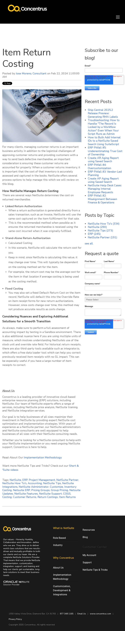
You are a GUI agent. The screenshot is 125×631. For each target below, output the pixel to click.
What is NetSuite (63, 528)
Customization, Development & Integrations (61, 590)
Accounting (35, 483)
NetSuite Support (50, 493)
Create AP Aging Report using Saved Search (103, 180)
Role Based (59, 537)
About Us (58, 567)
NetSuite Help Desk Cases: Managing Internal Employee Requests (105, 189)
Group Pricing (59, 490)
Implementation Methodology (43, 457)
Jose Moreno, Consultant (31, 73)
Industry (57, 545)
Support (87, 562)
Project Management (42, 480)
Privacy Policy (15, 619)
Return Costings (48, 497)
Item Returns (67, 497)
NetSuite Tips (52, 483)
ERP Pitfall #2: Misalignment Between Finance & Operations (102, 199)
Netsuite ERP (21, 490)
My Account (89, 555)
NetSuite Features (26, 493)
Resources (89, 529)
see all (89, 243)
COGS (67, 493)
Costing (7, 497)
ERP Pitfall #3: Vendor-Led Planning (105, 173)
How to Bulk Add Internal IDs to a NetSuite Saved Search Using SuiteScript (104, 141)
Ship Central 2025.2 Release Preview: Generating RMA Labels (103, 113)
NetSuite (15, 480)
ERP (25, 480)
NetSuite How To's (14, 483)
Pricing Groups (40, 490)
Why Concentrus (63, 557)
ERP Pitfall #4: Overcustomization (99, 166)
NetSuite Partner (67, 480)
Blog (85, 537)
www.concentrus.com (100, 613)
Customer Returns (24, 497)
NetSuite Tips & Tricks (95, 569)
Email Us (81, 613)
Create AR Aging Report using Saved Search (103, 159)
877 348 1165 (66, 613)
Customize (56, 487)
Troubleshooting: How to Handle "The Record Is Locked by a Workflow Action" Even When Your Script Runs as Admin (104, 127)
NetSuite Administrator (34, 487)
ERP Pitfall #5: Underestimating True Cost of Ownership (105, 151)
